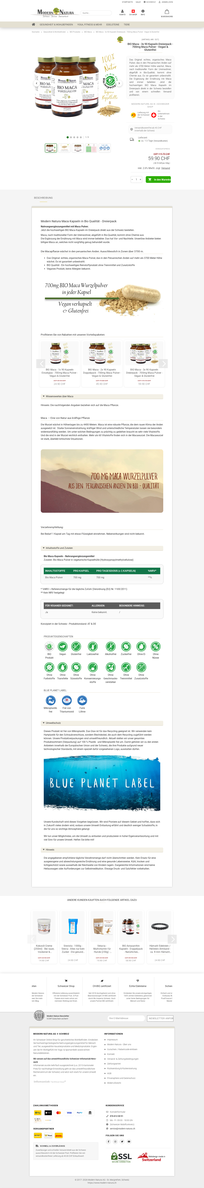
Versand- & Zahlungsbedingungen (123, 1059)
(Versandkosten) (161, 141)
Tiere (127, 24)
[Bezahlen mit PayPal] (79, 1113)
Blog (37, 1001)
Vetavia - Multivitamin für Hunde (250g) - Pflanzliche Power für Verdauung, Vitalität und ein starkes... (101, 949)
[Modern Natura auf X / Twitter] (122, 1141)
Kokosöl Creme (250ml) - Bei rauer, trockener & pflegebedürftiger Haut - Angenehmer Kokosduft (44, 949)
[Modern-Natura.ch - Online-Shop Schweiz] (54, 12)
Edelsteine (112, 24)
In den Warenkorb (162, 179)
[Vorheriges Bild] (36, 83)
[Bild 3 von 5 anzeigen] (74, 137)
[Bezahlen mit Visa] (69, 1113)
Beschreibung (43, 197)
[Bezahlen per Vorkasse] (90, 1113)
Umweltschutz (53, 723)
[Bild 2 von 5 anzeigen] (71, 137)
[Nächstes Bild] (119, 83)
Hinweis (50, 849)
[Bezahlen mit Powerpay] (48, 1120)
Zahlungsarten (114, 1063)
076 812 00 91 (116, 1116)
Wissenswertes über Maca (59, 396)
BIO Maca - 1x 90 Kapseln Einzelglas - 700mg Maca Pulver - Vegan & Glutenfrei (60, 372)
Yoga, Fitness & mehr (89, 24)
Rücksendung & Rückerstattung (122, 1068)
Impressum (112, 1039)
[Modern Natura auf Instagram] (115, 1141)
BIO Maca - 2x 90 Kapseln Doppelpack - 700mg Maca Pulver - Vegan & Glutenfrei (102, 372)
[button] (166, 10)
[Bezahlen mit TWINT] (48, 1113)
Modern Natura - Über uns (119, 1044)
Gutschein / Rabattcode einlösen (122, 1049)
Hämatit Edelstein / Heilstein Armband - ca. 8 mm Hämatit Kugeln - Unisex (160, 949)
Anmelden (167, 2)
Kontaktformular (117, 1112)
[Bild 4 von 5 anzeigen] (77, 137)
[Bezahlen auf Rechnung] (37, 1120)
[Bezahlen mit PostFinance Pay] (37, 1113)
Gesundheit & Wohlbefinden (56, 24)
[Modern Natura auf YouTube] (129, 1141)
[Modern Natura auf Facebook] (108, 1141)
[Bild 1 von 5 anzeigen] (68, 137)
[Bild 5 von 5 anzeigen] (81, 137)
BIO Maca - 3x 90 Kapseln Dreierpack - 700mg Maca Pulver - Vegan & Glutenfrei (144, 372)
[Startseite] (33, 24)
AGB (109, 1073)
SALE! (138, 2)
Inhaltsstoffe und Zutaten (59, 548)
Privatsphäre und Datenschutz (121, 1078)
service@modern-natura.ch (122, 1128)
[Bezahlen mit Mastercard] (58, 1113)
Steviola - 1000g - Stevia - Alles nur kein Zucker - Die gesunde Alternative (73, 949)
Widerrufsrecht (114, 1083)
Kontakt (111, 1054)
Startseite (127, 2)
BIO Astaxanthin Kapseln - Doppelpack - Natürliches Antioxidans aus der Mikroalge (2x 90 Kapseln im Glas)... (131, 949)
